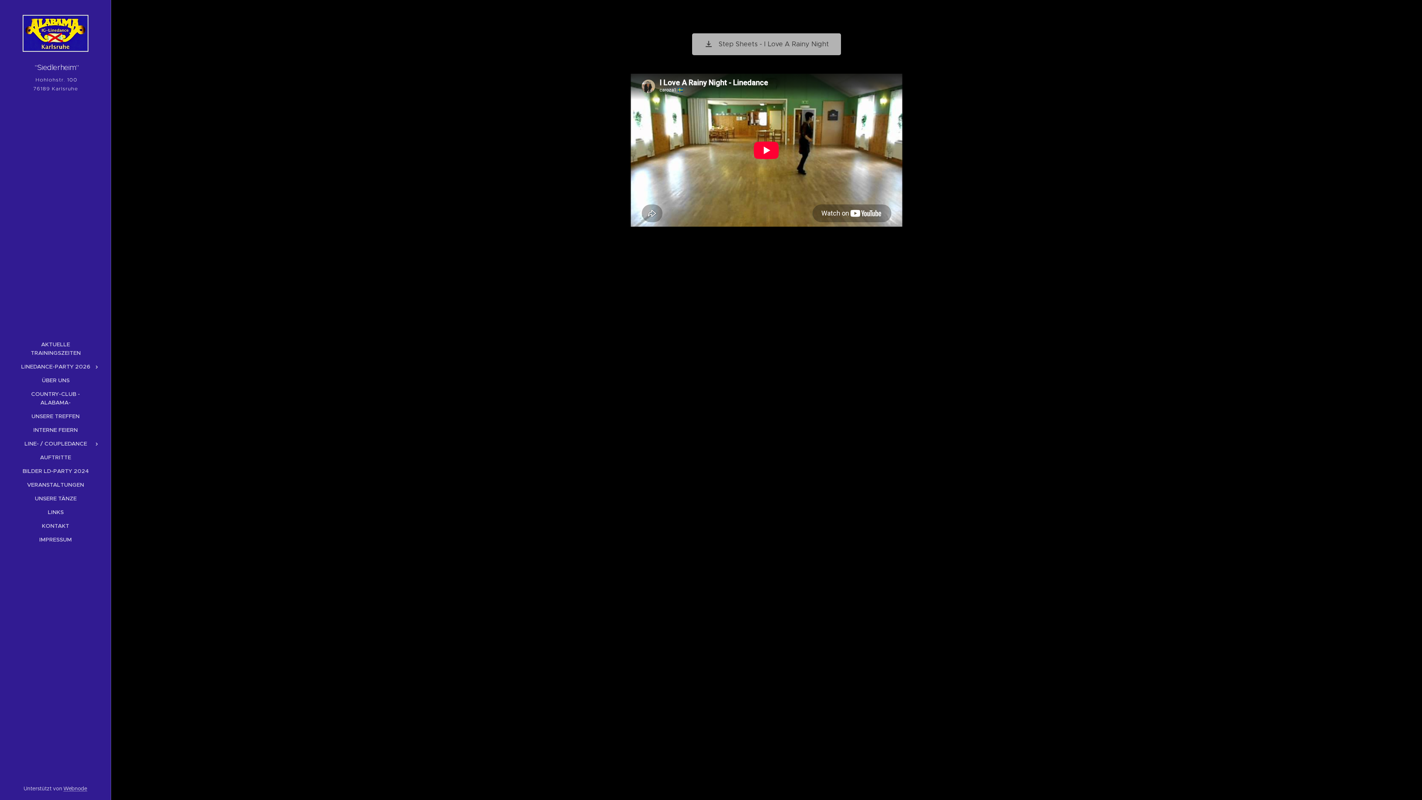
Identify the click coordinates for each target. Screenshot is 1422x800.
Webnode (75, 788)
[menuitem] (55, 348)
